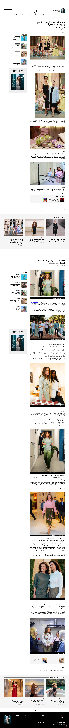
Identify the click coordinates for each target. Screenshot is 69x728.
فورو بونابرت (40, 210)
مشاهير (53, 14)
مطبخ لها (9, 14)
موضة (58, 14)
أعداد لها (43, 724)
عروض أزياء (60, 17)
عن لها (39, 724)
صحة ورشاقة (21, 14)
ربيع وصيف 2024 (60, 210)
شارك (63, 32)
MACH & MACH (55, 210)
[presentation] (64, 48)
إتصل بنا (35, 724)
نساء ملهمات (42, 14)
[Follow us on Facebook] (40, 722)
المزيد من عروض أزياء (59, 217)
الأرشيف (19, 724)
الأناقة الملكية (54, 670)
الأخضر (58, 670)
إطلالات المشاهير (59, 256)
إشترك (23, 724)
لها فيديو (15, 14)
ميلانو (51, 210)
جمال (48, 14)
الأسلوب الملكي (42, 670)
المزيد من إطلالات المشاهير (57, 677)
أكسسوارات (44, 210)
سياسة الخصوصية (28, 724)
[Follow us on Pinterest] (43, 722)
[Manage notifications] (66, 726)
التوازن (51, 670)
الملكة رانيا (61, 670)
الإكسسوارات (47, 670)
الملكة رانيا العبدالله (34, 302)
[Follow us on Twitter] (38, 722)
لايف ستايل (29, 14)
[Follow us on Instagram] (42, 722)
